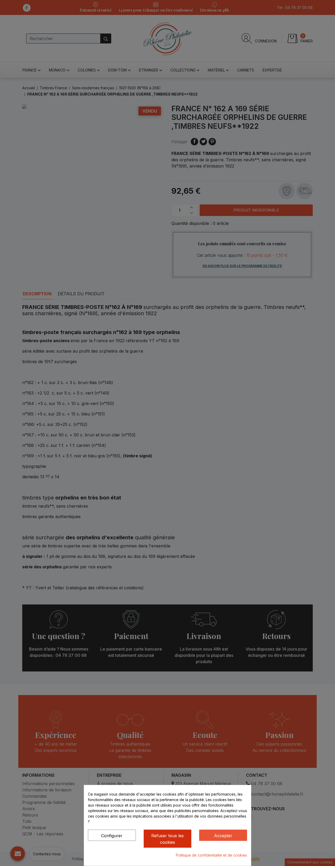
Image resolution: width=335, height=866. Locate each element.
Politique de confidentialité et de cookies (211, 855)
